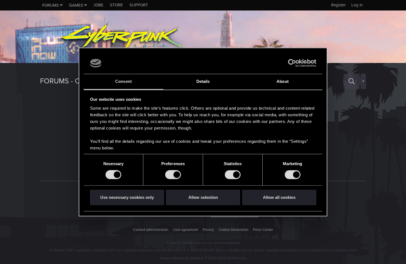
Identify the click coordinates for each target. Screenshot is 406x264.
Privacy (208, 230)
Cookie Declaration (233, 230)
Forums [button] (50, 5)
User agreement (185, 230)
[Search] (352, 81)
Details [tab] (203, 81)
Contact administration (150, 230)
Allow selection (203, 197)
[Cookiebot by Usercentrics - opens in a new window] (292, 63)
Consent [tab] (123, 81)
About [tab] (282, 81)
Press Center (263, 230)
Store (116, 4)
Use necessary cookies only (127, 197)
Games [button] (76, 5)
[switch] (173, 174)
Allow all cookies (279, 197)
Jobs (98, 4)
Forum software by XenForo (203, 258)
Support (139, 4)
